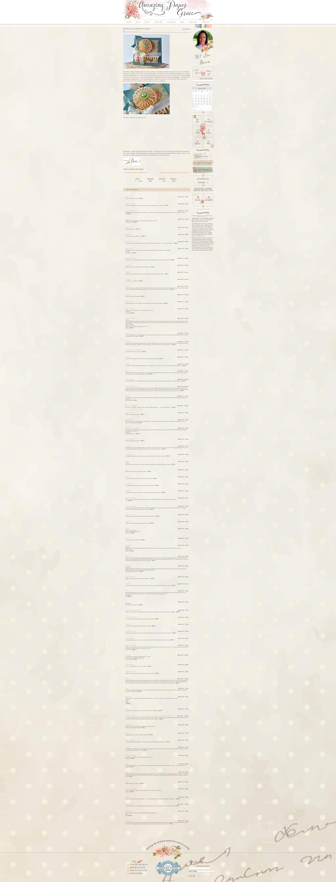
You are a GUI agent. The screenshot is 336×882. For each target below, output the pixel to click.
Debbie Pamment (130, 498)
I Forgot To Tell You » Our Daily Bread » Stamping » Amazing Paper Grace (149, 716)
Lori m (127, 219)
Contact (205, 22)
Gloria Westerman (131, 405)
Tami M (127, 371)
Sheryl (127, 364)
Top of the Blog (139, 865)
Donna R (128, 341)
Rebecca (128, 624)
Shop (182, 22)
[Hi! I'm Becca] (203, 47)
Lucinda (128, 265)
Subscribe (193, 22)
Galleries (171, 22)
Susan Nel (128, 227)
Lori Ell (128, 294)
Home (129, 22)
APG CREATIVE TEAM (203, 209)
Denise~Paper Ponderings (133, 350)
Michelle (128, 483)
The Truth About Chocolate (135, 172)
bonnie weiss (129, 740)
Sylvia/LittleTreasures (133, 610)
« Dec (194, 109)
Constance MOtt (130, 631)
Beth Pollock (129, 811)
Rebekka (128, 234)
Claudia (128, 655)
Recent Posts (137, 868)
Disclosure (136, 873)
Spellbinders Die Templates (136, 169)
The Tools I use (138, 870)
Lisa (126, 781)
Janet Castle (129, 308)
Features (159, 22)
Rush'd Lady (129, 821)
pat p (127, 590)
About (147, 22)
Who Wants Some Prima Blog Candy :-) (175, 172)
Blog (138, 22)
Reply (141, 198)
